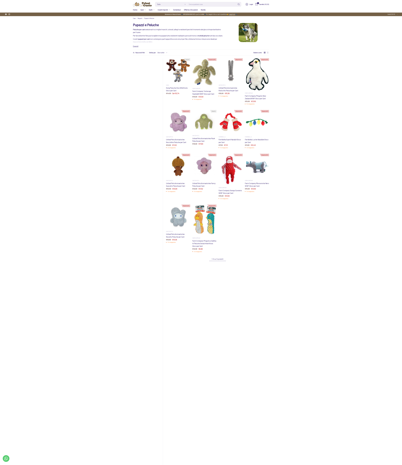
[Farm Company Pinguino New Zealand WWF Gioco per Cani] (257, 74)
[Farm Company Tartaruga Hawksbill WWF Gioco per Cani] (204, 72)
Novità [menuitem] (203, 10)
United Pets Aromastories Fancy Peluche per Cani (204, 184)
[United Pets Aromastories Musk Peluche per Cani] (204, 121)
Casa (134, 18)
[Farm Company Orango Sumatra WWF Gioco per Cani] (231, 169)
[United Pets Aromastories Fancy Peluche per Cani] (204, 166)
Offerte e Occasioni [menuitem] (191, 10)
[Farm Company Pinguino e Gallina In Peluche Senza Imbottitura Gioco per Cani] (204, 220)
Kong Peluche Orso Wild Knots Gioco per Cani (177, 89)
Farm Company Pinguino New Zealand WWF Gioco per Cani (255, 97)
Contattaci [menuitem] (177, 10)
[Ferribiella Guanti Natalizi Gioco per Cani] (231, 122)
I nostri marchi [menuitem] (163, 10)
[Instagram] (9, 14)
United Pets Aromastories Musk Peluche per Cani (203, 139)
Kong (167, 85)
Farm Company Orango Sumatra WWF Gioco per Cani (230, 191)
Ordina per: (152, 53)
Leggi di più (232, 14)
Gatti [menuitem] (150, 10)
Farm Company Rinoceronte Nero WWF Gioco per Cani (257, 184)
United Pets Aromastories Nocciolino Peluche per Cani (176, 140)
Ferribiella (222, 137)
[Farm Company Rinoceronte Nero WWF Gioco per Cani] (257, 166)
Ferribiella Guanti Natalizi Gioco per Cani (230, 140)
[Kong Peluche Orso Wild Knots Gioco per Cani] (178, 70)
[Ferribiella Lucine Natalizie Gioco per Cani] (257, 122)
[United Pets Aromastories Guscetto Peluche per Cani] (178, 166)
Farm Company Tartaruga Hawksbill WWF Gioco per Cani (203, 92)
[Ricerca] (238, 4)
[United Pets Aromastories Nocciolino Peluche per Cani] (178, 122)
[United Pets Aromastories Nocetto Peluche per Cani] (178, 217)
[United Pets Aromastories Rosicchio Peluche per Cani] (231, 70)
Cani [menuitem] (142, 10)
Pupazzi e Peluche (149, 18)
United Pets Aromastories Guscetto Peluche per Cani (175, 184)
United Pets (222, 85)
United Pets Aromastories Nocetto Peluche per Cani (175, 235)
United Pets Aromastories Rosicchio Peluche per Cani (228, 89)
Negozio (140, 18)
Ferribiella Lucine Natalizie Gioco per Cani (256, 140)
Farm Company (196, 88)
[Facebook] (6, 14)
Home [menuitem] (135, 10)
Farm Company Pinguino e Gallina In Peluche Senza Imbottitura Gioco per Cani (204, 243)
